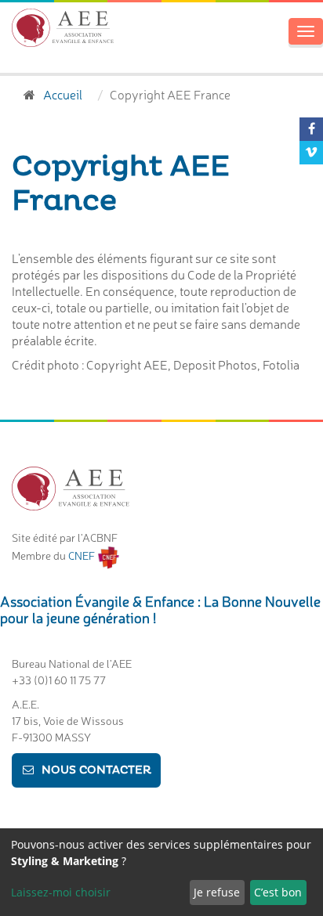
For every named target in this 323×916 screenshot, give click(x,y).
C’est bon (278, 892)
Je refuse (217, 892)
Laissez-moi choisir (61, 892)
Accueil (62, 94)
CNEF (82, 555)
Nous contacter (96, 770)
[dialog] (161, 872)
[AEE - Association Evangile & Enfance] (62, 27)
